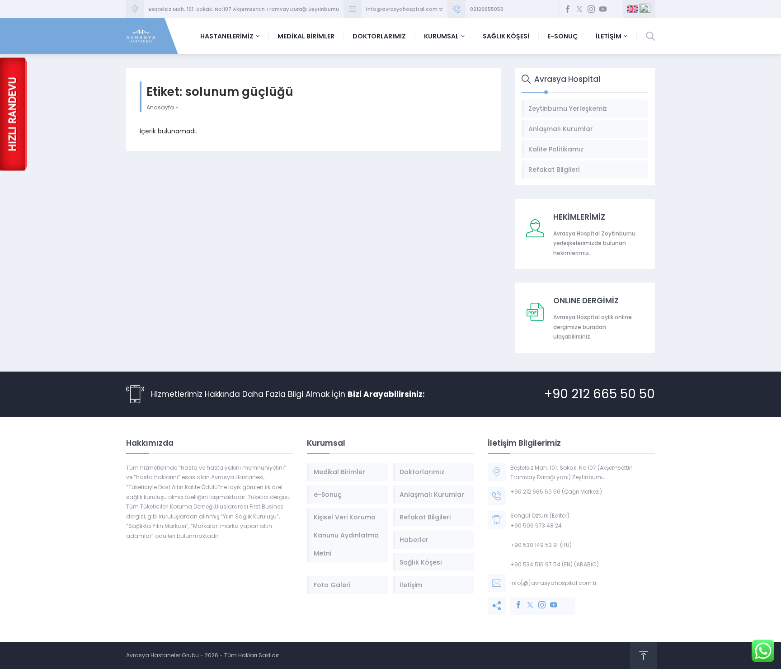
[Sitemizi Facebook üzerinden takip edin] (567, 9)
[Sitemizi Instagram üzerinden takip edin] (591, 9)
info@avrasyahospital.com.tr (404, 9)
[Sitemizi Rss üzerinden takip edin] (614, 9)
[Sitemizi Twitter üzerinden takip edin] (579, 9)
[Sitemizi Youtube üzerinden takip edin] (603, 9)
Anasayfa (160, 107)
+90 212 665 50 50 (599, 394)
